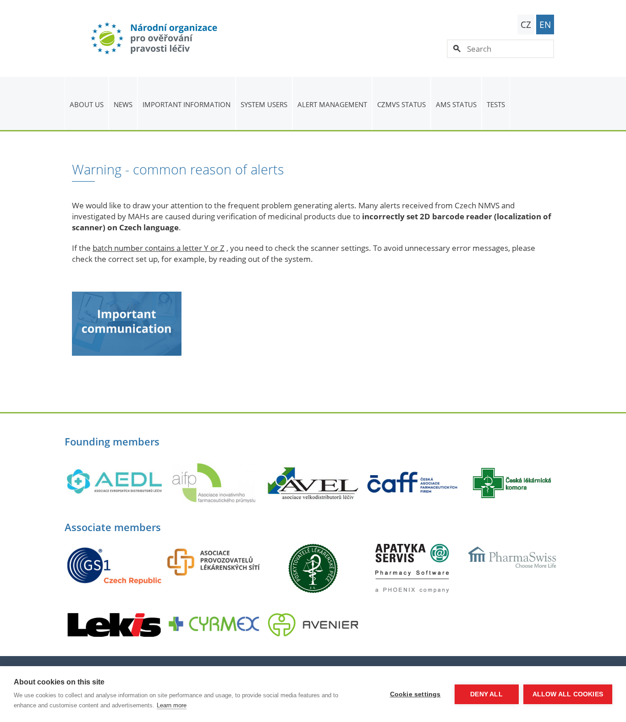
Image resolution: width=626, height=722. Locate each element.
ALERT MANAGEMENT (332, 104)
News (123, 104)
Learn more (172, 705)
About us (87, 104)
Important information (187, 104)
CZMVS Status (401, 104)
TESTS (496, 104)
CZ (526, 25)
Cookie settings (415, 694)
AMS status (456, 104)
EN (545, 25)
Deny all (486, 694)
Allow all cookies (568, 694)
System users (264, 104)
